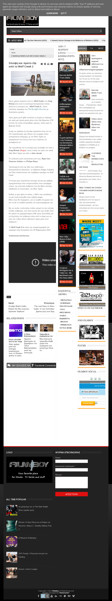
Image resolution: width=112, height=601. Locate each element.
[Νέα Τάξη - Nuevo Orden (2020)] (67, 222)
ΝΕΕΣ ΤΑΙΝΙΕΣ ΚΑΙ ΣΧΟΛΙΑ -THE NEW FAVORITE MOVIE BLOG (91, 190)
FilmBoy (55, 591)
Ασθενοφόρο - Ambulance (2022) (66, 106)
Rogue (23, 150)
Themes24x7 (64, 593)
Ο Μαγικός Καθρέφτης (27, 538)
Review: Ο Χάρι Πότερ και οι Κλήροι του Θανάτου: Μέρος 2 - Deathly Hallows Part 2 (35, 525)
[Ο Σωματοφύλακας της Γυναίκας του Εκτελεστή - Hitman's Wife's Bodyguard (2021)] (67, 120)
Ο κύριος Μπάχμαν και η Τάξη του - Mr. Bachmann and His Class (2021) (66, 273)
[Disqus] (31, 406)
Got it (64, 13)
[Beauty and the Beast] (91, 365)
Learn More (52, 13)
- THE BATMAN (66, 300)
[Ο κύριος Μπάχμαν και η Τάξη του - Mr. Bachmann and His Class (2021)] (67, 253)
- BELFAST (64, 322)
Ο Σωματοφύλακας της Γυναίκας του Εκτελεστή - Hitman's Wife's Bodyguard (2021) (66, 142)
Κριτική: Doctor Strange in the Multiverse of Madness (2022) (64, 40)
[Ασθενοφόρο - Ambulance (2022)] (67, 89)
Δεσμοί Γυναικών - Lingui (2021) (65, 207)
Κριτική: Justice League (28, 569)
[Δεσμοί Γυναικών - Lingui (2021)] (67, 190)
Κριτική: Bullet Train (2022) (97, 93)
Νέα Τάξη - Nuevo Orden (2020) (65, 239)
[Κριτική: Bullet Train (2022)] (67, 66)
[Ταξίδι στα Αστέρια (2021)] (67, 161)
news (13, 53)
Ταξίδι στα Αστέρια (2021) (66, 177)
